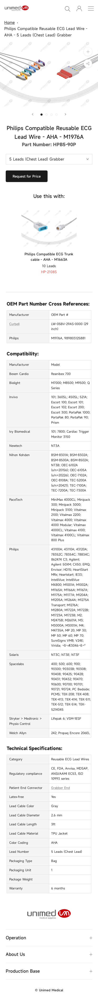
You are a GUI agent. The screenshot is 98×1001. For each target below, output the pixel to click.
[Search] (67, 8)
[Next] (65, 114)
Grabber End (60, 788)
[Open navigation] (91, 8)
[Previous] (32, 114)
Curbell (14, 324)
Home (9, 22)
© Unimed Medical (49, 990)
